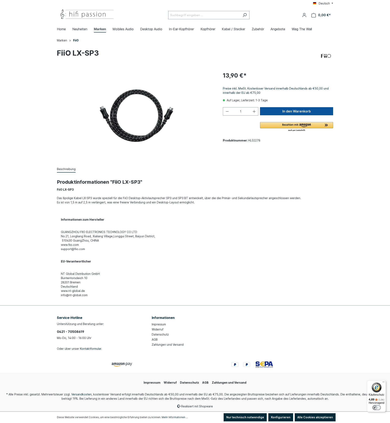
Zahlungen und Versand (168, 344)
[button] (296, 127)
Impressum (159, 324)
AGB (155, 339)
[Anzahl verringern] (227, 111)
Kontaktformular (90, 348)
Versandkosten (81, 394)
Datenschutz (160, 334)
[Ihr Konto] (304, 15)
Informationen (163, 318)
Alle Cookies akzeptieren (315, 417)
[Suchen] (244, 15)
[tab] (66, 169)
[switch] (377, 407)
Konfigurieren (280, 417)
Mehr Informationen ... (175, 417)
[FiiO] (326, 56)
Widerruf (157, 329)
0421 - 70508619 (70, 332)
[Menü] (383, 382)
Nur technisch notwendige (245, 417)
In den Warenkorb (296, 111)
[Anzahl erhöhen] (254, 111)
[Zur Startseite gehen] (87, 14)
